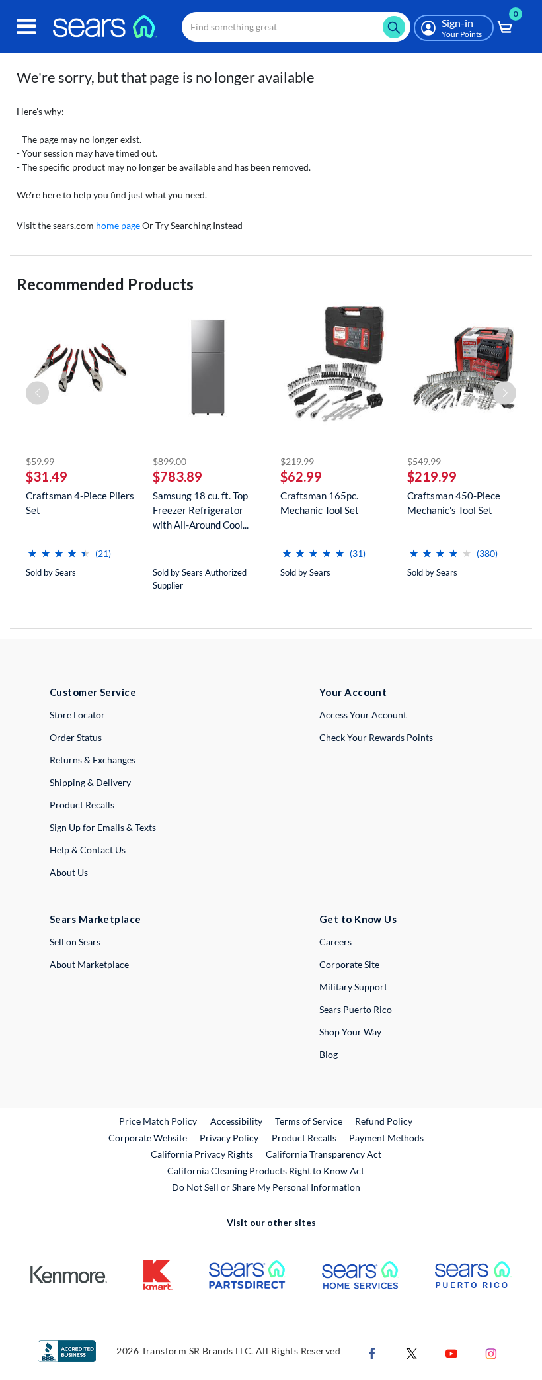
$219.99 (297, 461)
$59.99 (40, 461)
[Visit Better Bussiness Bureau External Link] (67, 1350)
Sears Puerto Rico (355, 1009)
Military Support (353, 986)
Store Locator (77, 714)
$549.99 (424, 461)
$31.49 (46, 476)
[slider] (59, 548)
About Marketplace (89, 964)
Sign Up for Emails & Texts (103, 827)
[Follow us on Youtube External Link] (451, 1352)
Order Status (76, 737)
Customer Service (93, 692)
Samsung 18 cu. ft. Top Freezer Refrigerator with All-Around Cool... (201, 510)
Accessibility (236, 1121)
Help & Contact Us (88, 849)
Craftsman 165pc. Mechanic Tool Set (319, 503)
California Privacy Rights (202, 1154)
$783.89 (177, 476)
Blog (328, 1054)
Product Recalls (82, 804)
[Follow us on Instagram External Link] (491, 1352)
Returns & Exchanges (93, 759)
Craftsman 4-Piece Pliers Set (80, 503)
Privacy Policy (229, 1137)
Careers (335, 941)
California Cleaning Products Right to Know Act (265, 1170)
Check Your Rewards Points (376, 737)
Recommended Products (105, 284)
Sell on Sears (75, 941)
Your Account (353, 692)
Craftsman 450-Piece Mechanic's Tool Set (453, 503)
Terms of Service (308, 1121)
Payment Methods (386, 1137)
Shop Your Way (350, 1031)
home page (118, 225)
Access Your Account (362, 714)
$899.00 (169, 461)
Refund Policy (383, 1121)
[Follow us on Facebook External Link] (372, 1352)
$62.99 (301, 476)
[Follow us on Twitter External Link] (412, 1352)
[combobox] (296, 27)
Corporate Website (148, 1137)
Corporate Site (349, 964)
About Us (69, 872)
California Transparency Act (323, 1154)
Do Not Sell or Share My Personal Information (266, 1187)
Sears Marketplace (95, 919)
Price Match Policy (158, 1121)
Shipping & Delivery (90, 782)
